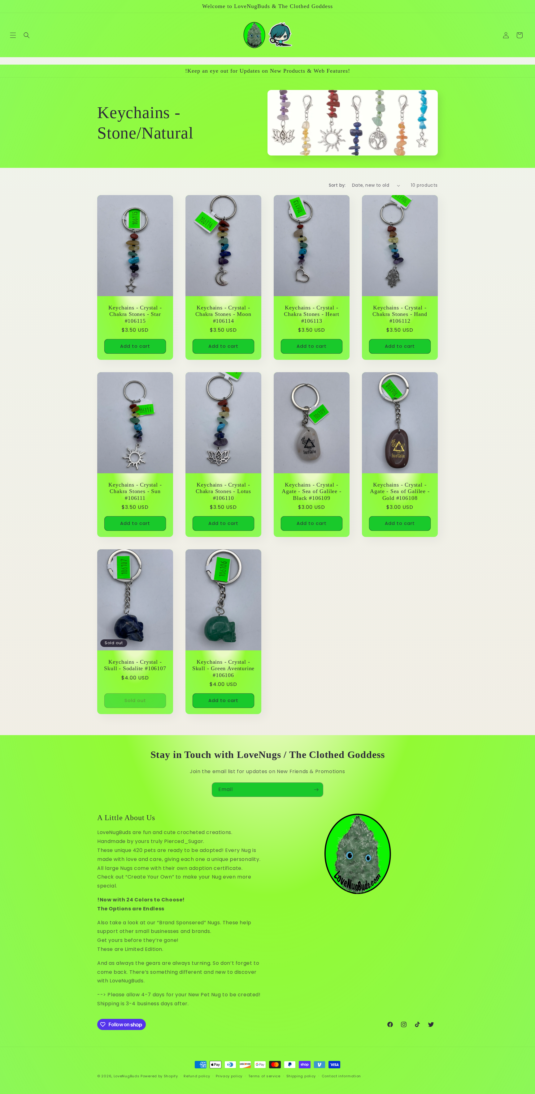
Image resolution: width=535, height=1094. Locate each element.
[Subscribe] (316, 789)
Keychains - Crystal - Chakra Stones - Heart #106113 (311, 314)
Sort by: (337, 185)
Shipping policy (301, 1076)
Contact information (341, 1076)
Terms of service (264, 1076)
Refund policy (197, 1076)
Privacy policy (229, 1076)
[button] (13, 35)
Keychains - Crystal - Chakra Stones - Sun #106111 (135, 491)
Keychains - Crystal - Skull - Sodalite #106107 (135, 665)
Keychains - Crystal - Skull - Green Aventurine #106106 (223, 668)
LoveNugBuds (127, 1076)
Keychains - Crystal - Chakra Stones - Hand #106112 (399, 314)
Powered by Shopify (159, 1076)
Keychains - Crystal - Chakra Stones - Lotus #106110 (223, 491)
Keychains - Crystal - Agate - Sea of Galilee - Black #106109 (311, 491)
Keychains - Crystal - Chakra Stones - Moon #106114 (223, 314)
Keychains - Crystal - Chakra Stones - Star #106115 (135, 314)
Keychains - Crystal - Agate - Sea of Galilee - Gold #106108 (399, 491)
